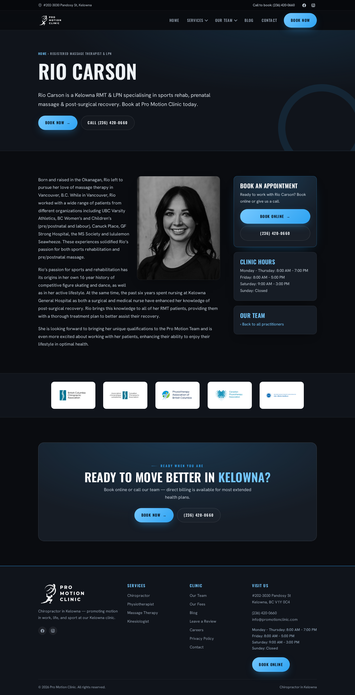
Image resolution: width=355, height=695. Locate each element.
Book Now (300, 20)
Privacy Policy (202, 638)
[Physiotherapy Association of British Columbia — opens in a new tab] (177, 395)
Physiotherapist (140, 604)
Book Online (275, 216)
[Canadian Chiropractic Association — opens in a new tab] (125, 395)
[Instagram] (313, 5)
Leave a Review (203, 621)
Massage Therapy (142, 612)
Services (195, 20)
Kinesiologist (138, 621)
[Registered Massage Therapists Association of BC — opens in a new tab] (282, 395)
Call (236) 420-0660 (108, 122)
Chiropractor (138, 595)
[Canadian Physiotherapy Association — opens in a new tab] (230, 395)
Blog (249, 20)
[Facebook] (304, 5)
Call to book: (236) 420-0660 (274, 5)
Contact (269, 20)
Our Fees (197, 604)
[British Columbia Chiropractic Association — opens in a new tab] (73, 395)
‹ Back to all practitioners (262, 324)
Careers (196, 629)
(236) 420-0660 (275, 233)
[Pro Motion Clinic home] (50, 20)
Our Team (224, 20)
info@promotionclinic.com (275, 619)
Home (174, 20)
